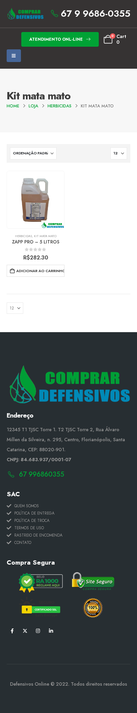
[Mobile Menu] (14, 55)
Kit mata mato (45, 236)
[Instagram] (38, 630)
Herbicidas (23, 236)
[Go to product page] (35, 199)
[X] (25, 630)
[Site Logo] (25, 14)
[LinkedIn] (51, 630)
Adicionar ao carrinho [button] (40, 270)
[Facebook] (12, 630)
